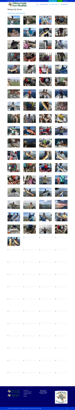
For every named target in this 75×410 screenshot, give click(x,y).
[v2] (45, 73)
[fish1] (61, 110)
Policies (25, 394)
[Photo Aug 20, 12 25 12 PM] (14, 372)
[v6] (61, 134)
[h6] (45, 274)
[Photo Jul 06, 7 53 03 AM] (61, 196)
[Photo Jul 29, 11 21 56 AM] (14, 336)
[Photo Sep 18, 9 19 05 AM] (61, 299)
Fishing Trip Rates (27, 393)
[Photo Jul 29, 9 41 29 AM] (29, 134)
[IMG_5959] (61, 24)
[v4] (14, 159)
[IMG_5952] (14, 299)
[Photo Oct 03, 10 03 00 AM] (61, 122)
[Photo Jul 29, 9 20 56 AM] (45, 299)
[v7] (29, 110)
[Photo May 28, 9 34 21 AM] (61, 184)
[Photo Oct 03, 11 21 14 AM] (61, 48)
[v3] (14, 360)
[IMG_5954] (45, 85)
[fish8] (14, 122)
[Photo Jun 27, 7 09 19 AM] (29, 196)
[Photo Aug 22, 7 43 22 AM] (14, 274)
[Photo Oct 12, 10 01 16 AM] (14, 134)
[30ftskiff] (14, 85)
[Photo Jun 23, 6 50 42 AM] (45, 336)
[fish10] (29, 24)
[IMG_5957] (45, 134)
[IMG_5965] (45, 24)
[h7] (14, 196)
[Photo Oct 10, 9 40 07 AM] (14, 208)
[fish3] (14, 61)
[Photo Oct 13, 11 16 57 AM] (61, 249)
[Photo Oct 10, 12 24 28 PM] (61, 36)
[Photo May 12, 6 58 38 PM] (14, 73)
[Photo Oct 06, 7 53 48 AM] (45, 262)
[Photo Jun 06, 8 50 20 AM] (45, 323)
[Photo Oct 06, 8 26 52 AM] (45, 110)
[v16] (61, 286)
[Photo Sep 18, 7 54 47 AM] (45, 159)
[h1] (45, 360)
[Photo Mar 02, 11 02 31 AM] (45, 233)
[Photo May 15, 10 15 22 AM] (45, 196)
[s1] (45, 147)
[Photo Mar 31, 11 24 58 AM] (29, 262)
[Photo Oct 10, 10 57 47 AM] (29, 73)
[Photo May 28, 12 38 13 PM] (29, 286)
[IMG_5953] (14, 348)
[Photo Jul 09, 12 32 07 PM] (14, 249)
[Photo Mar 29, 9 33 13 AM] (14, 48)
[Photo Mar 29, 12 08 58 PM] (29, 184)
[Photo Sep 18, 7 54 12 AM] (29, 159)
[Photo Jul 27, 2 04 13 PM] (45, 372)
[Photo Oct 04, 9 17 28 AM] (61, 73)
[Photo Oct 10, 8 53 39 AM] (29, 311)
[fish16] (61, 221)
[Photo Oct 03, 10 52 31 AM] (61, 171)
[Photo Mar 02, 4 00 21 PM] (45, 122)
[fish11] (14, 147)
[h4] (45, 348)
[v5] (45, 48)
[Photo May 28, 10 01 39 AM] (61, 311)
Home (37, 4)
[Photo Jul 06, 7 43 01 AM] (14, 286)
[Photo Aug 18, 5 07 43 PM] (45, 249)
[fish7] (61, 147)
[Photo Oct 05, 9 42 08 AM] (61, 159)
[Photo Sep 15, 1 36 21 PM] (61, 372)
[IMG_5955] (61, 360)
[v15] (14, 171)
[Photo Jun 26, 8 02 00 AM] (45, 311)
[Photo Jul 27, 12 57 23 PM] (29, 360)
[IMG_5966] (29, 274)
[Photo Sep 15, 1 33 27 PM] (14, 262)
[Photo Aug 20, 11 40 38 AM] (14, 24)
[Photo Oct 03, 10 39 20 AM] (29, 36)
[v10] (61, 98)
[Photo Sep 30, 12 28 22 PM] (45, 98)
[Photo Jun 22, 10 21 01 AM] (29, 221)
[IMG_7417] (45, 208)
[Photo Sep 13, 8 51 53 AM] (29, 299)
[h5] (61, 262)
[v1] (29, 122)
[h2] (45, 61)
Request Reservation (20, 13)
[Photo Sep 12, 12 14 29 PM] (61, 85)
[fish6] (29, 336)
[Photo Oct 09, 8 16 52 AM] (14, 245)
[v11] (45, 184)
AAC (40, 408)
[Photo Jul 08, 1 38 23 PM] (14, 184)
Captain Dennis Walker (44, 4)
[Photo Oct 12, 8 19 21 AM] (61, 323)
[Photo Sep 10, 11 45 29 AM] (61, 233)
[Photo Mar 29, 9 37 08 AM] (29, 208)
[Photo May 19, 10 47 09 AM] (14, 110)
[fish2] (14, 98)
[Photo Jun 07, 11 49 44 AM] (29, 233)
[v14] (61, 61)
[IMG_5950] (29, 249)
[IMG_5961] (29, 237)
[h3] (61, 237)
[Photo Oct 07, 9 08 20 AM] (14, 221)
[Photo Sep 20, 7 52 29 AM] (61, 348)
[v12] (14, 311)
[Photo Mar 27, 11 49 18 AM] (14, 233)
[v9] (29, 98)
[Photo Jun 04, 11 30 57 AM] (45, 221)
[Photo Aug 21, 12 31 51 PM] (29, 348)
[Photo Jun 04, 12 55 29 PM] (61, 336)
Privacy (25, 396)
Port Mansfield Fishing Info (54, 4)
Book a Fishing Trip (27, 391)
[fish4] (14, 36)
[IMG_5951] (29, 48)
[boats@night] (29, 147)
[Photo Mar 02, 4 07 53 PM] (14, 323)
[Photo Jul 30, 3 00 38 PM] (45, 237)
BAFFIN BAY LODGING (61, 390)
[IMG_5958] (29, 61)
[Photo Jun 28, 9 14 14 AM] (29, 171)
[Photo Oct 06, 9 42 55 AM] (45, 36)
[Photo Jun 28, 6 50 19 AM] (29, 372)
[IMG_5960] (29, 85)
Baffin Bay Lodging (64, 4)
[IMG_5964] (45, 286)
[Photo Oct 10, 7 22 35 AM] (61, 208)
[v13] (61, 274)
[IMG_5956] (45, 171)
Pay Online (26, 390)
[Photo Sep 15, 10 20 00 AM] (29, 323)
